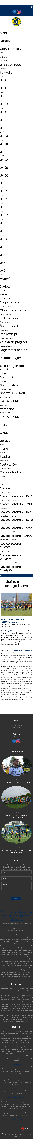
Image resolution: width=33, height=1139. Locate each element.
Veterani (3, 290)
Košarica (20, 7)
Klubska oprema (5, 314)
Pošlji (16, 898)
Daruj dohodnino (5, 468)
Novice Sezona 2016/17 (8, 492)
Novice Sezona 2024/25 (8, 563)
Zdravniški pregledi (6, 338)
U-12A (2, 156)
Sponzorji (3, 373)
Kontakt (2, 476)
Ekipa (2, 53)
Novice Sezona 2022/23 (8, 540)
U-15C (2, 116)
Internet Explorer (17, 1119)
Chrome (17, 1121)
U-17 (1, 84)
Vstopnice (3, 405)
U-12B (2, 164)
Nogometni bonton (6, 346)
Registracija (4, 330)
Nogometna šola (5, 298)
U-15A (2, 100)
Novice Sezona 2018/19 (8, 508)
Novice (2, 484)
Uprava (2, 437)
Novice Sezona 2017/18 (8, 500)
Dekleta (2, 282)
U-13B (2, 140)
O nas (2, 429)
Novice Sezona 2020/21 (8, 524)
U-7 (1, 259)
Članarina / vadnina (6, 306)
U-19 (1, 76)
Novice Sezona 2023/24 (8, 551)
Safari (17, 1124)
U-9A (2, 235)
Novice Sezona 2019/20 (8, 516)
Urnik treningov (5, 61)
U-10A (2, 211)
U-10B (2, 219)
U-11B (2, 195)
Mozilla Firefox (17, 1117)
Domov (2, 37)
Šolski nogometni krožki (8, 362)
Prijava (12, 7)
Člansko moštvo (5, 45)
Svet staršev (4, 460)
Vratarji (2, 275)
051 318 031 (16, 736)
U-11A (2, 187)
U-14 (1, 108)
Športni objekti (5, 322)
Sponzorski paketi (6, 389)
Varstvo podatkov (21, 1134)
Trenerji (2, 445)
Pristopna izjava (5, 354)
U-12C (2, 172)
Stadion (2, 452)
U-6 (1, 267)
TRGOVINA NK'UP (6, 397)
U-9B (2, 243)
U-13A (2, 132)
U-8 (1, 251)
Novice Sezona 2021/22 (8, 532)
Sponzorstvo (4, 381)
